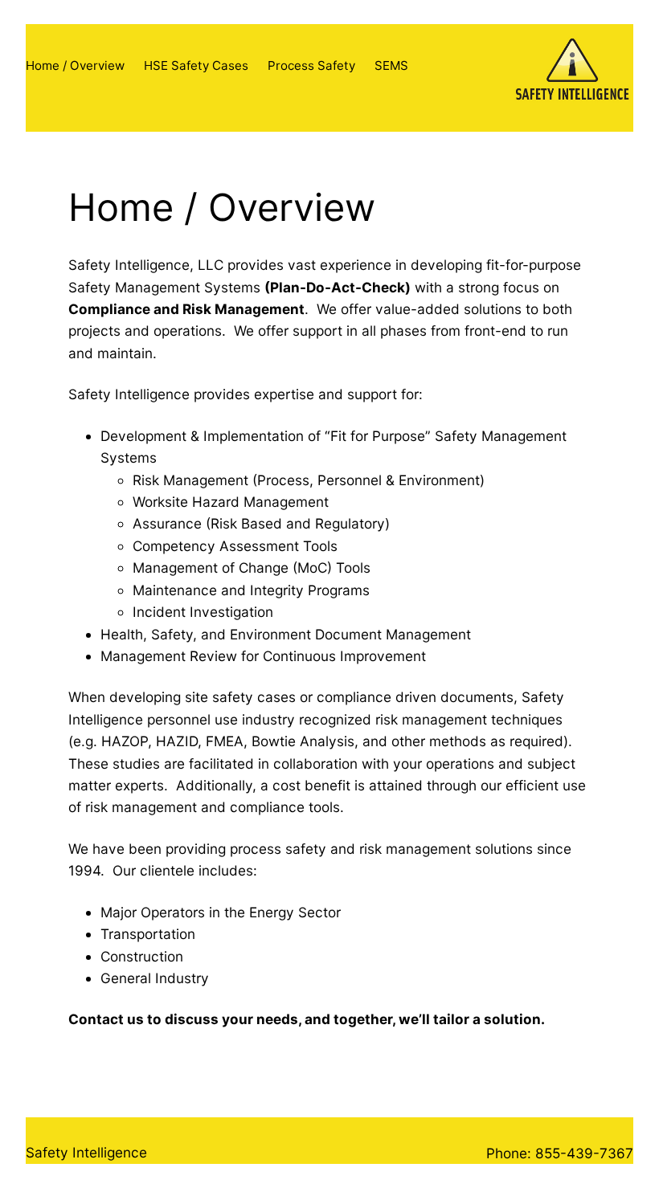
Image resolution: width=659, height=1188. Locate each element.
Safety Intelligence (86, 1152)
